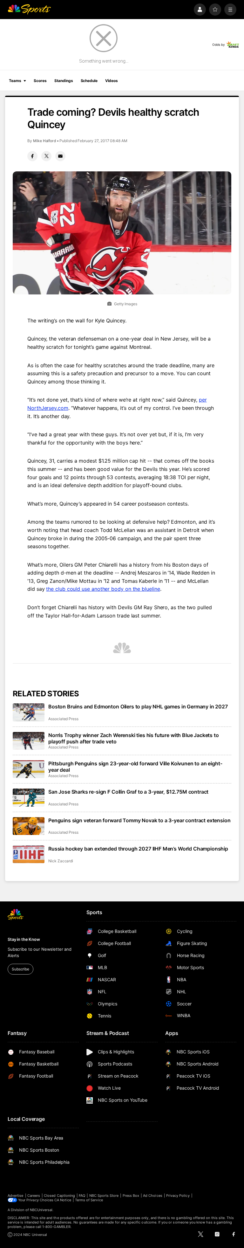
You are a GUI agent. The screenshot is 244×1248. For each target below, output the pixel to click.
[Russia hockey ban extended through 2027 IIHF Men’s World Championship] (28, 854)
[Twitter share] (46, 156)
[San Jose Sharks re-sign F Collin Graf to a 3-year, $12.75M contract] (28, 797)
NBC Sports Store (104, 1195)
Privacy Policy (178, 1195)
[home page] (29, 9)
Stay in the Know (24, 939)
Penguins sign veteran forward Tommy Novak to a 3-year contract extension (139, 820)
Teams (15, 80)
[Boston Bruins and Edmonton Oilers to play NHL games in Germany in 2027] (28, 712)
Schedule (89, 80)
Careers (33, 1195)
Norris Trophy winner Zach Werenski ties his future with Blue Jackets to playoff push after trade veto (133, 738)
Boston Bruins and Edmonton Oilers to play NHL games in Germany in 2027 (138, 706)
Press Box (131, 1195)
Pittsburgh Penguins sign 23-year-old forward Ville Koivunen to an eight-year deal (135, 766)
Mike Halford (44, 140)
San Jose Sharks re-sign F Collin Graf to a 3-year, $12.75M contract (128, 792)
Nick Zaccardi (60, 860)
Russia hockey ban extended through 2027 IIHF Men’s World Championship (138, 848)
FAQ (82, 1195)
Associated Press (63, 718)
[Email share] (60, 156)
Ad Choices (152, 1195)
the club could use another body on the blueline (103, 589)
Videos (111, 80)
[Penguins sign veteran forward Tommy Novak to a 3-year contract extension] (28, 826)
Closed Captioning (59, 1195)
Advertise (16, 1195)
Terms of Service (89, 1200)
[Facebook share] (32, 156)
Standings (63, 80)
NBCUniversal (41, 1210)
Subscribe (20, 969)
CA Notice (62, 1200)
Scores (40, 80)
